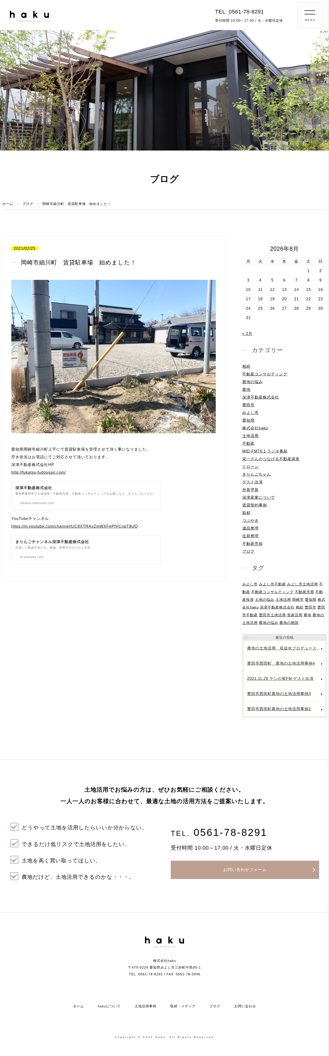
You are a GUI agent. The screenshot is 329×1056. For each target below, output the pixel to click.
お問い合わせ (245, 1006)
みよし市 (250, 413)
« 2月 (247, 334)
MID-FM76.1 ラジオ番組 (265, 451)
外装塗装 (250, 490)
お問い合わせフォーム (245, 869)
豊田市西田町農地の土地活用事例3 (279, 694)
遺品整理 (250, 528)
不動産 (248, 443)
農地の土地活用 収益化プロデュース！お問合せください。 (286, 648)
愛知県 (248, 420)
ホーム (7, 204)
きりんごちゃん (256, 474)
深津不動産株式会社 (260, 397)
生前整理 (250, 536)
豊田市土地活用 (272, 615)
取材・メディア (183, 1006)
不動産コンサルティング (264, 374)
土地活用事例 (145, 1006)
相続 (246, 366)
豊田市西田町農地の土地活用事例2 (279, 709)
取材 (246, 513)
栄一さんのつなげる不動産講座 (271, 459)
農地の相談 (289, 623)
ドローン (250, 467)
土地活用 (250, 436)
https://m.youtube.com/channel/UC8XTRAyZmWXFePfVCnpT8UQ (74, 526)
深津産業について (258, 497)
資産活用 (295, 615)
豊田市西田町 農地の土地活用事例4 (281, 663)
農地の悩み (252, 382)
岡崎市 (298, 599)
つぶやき (250, 520)
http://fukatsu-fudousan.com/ (38, 472)
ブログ (27, 204)
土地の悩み (264, 599)
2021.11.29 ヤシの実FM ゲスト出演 (280, 678)
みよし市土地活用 (302, 584)
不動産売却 (252, 544)
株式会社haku (255, 428)
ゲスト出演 (252, 482)
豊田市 (248, 405)
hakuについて (109, 1006)
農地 (246, 389)
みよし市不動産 (272, 584)
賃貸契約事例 (254, 505)
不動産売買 (304, 592)
